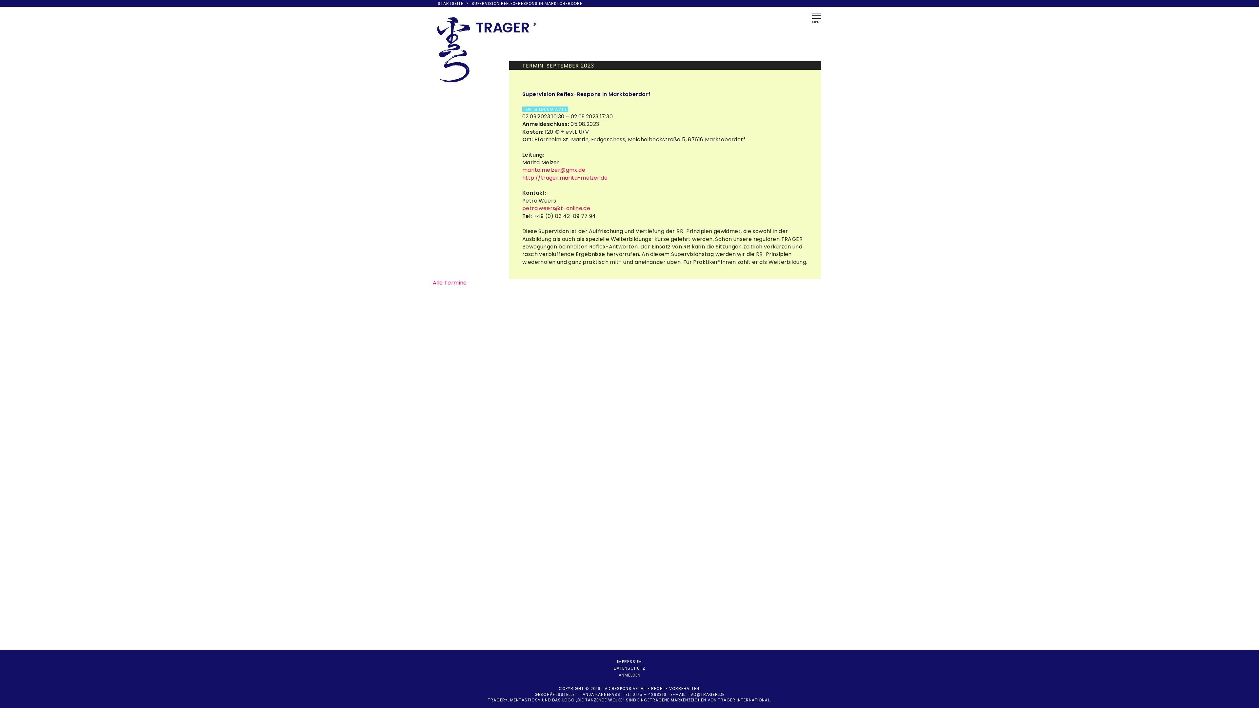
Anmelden (630, 675)
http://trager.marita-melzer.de (565, 178)
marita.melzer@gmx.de (553, 170)
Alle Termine (450, 282)
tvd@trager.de (706, 694)
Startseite (450, 3)
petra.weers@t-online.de (556, 208)
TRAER (503, 27)
